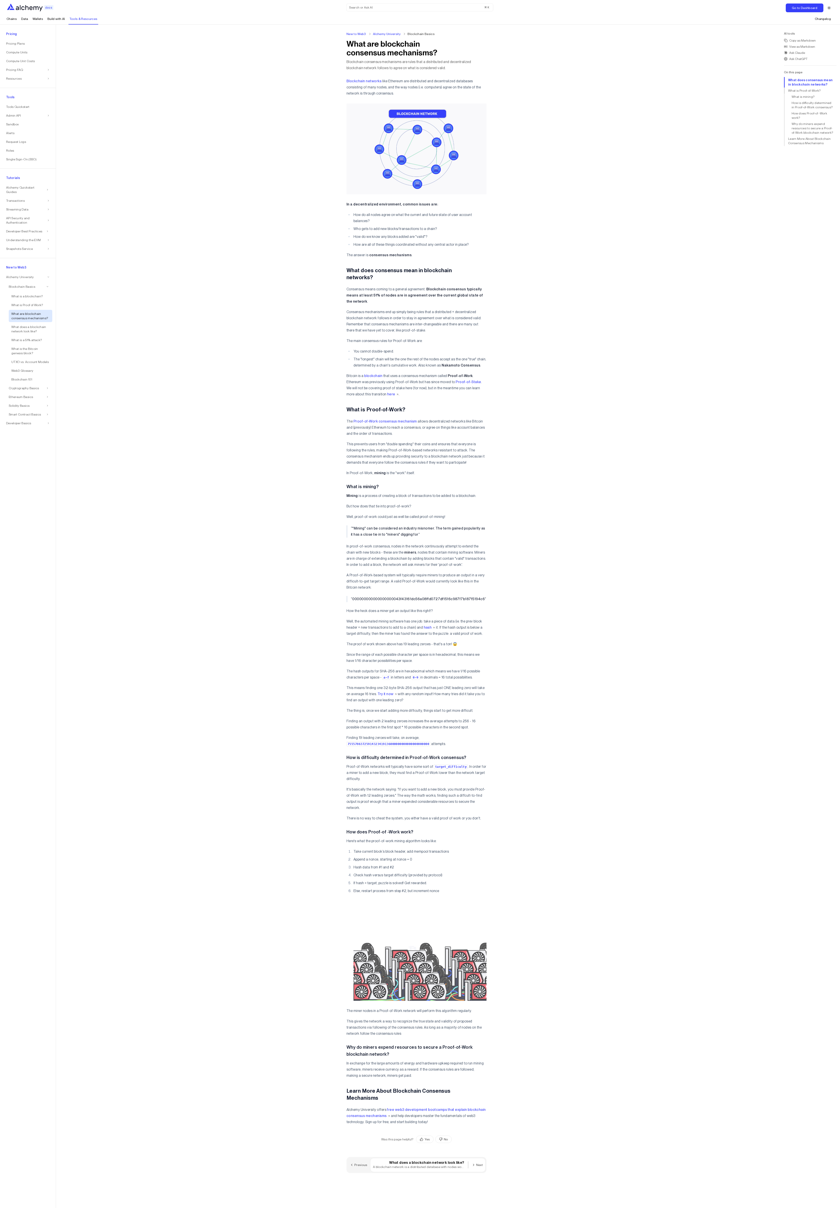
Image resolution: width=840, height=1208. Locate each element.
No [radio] (446, 1139)
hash (428, 627)
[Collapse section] (47, 286)
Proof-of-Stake (468, 382)
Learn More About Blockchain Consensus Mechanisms (809, 141)
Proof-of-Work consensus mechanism (385, 421)
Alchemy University (387, 34)
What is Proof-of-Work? (804, 90)
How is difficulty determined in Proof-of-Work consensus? (812, 105)
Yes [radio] (427, 1139)
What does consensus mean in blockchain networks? (810, 82)
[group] (434, 1139)
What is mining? (803, 96)
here (391, 394)
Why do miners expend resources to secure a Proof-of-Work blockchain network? (812, 128)
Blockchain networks (364, 81)
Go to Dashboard (804, 8)
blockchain (373, 376)
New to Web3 (356, 34)
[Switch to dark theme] (829, 8)
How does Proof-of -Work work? (809, 115)
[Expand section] (47, 190)
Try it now (386, 694)
